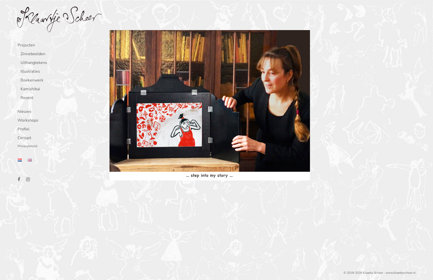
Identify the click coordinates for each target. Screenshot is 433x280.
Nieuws (24, 112)
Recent (27, 98)
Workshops (28, 120)
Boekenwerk (32, 80)
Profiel (24, 129)
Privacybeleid (27, 146)
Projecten (26, 45)
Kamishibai (30, 89)
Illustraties (30, 71)
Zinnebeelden (33, 54)
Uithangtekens (34, 63)
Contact (24, 138)
